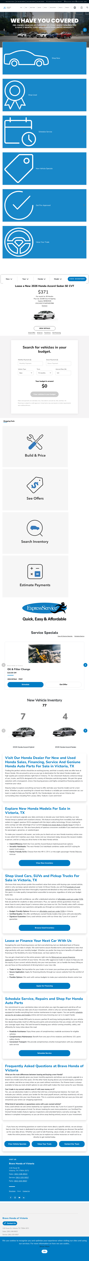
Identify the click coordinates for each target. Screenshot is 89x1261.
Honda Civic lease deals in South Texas (57, 825)
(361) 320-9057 (22, 1177)
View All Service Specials (65, 636)
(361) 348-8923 (20, 1174)
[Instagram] (15, 1197)
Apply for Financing (44, 986)
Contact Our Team (71, 1144)
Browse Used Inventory (44, 928)
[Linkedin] (23, 1197)
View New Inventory (44, 863)
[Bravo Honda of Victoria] (8, 7)
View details (44, 328)
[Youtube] (19, 1197)
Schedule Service (79, 636)
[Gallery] (44, 30)
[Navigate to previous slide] (1, 29)
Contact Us (26, 1191)
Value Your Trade (44, 1144)
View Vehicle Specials (17, 1144)
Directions (12, 1191)
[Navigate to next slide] (87, 29)
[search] (87, 7)
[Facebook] (10, 1197)
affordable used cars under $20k (70, 899)
